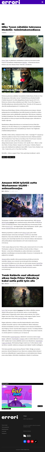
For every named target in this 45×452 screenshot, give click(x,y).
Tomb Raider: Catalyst (18, 339)
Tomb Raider (28, 265)
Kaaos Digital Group (25, 449)
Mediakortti (4, 433)
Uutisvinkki (4, 431)
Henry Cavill (26, 232)
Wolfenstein (12, 265)
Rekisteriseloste (5, 429)
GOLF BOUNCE (40, 406)
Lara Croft (5, 310)
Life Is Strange (20, 265)
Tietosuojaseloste (5, 427)
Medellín (24, 62)
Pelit (3, 24)
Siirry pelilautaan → (6, 408)
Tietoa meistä (4, 425)
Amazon (4, 259)
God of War (39, 263)
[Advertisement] (22, 170)
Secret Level (9, 226)
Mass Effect (5, 265)
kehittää (11, 222)
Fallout (9, 261)
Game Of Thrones (22, 318)
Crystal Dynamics (15, 336)
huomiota (20, 310)
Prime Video (5, 60)
